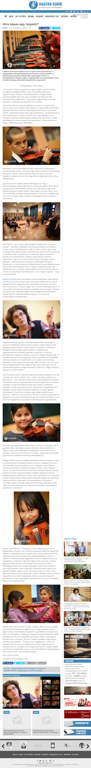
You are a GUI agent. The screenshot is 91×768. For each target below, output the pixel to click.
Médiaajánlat (38, 766)
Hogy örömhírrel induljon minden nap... (76, 639)
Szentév (84, 671)
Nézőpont (64, 16)
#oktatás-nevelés (10, 671)
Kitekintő (39, 16)
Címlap (15, 754)
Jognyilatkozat (46, 766)
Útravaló (68, 673)
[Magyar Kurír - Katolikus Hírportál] (45, 9)
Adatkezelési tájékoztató (57, 766)
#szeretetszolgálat (35, 671)
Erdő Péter (68, 676)
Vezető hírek (70, 539)
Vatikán (76, 666)
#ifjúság (7, 668)
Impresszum (31, 766)
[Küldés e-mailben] (30, 664)
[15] (31, 68)
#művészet (41, 668)
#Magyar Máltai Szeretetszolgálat (23, 668)
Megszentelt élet (52, 16)
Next (88, 746)
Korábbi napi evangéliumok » (82, 656)
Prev (3, 746)
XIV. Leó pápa (21, 16)
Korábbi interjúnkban (11, 282)
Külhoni (31, 16)
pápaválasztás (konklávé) (73, 664)
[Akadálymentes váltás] (66, 12)
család (76, 675)
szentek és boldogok (78, 678)
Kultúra (75, 754)
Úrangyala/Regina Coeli (73, 671)
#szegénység (22, 671)
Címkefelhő (69, 661)
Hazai (11, 16)
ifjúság (81, 666)
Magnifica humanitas (72, 669)
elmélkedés (69, 666)
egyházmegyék (71, 680)
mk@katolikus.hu (60, 764)
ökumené (77, 683)
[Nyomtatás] (41, 664)
